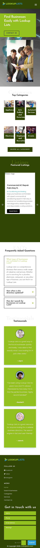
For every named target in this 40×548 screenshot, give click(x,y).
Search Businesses (10, 491)
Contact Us (11, 33)
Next (37, 205)
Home (6, 487)
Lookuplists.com (27, 546)
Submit (32, 543)
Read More (13, 211)
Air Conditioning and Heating (16, 191)
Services (7, 497)
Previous (3, 205)
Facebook (8, 470)
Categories (8, 494)
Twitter (7, 474)
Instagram (8, 478)
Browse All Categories (20, 149)
